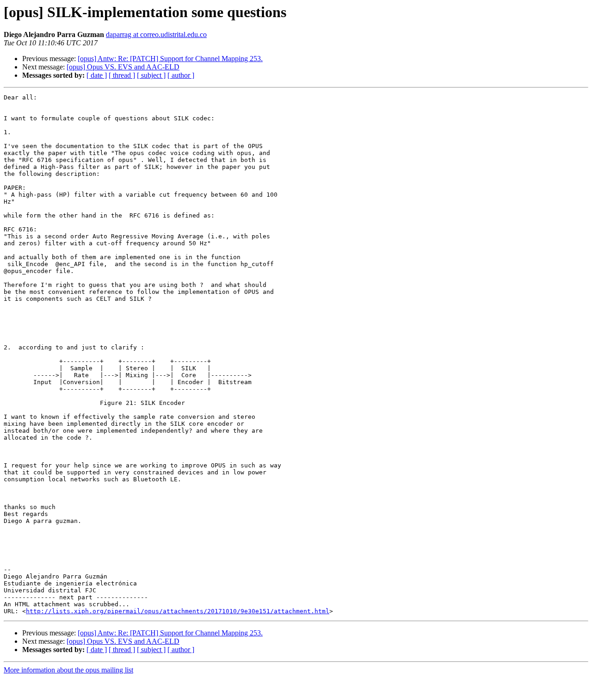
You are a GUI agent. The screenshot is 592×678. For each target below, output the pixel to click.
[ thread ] (122, 75)
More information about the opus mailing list (68, 670)
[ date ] (96, 75)
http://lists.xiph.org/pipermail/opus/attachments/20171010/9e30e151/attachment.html (177, 611)
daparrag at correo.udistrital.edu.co (156, 34)
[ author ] (180, 75)
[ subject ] (151, 75)
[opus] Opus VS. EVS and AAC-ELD (123, 67)
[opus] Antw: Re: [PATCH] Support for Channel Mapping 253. (170, 58)
